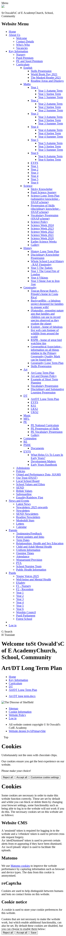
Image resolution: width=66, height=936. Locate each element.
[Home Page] (2, 6)
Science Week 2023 (42, 228)
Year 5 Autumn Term (50, 143)
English (27, 67)
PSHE (27, 444)
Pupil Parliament (25, 615)
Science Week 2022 (42, 231)
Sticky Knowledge (41, 189)
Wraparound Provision (29, 559)
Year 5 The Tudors (41, 267)
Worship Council (26, 612)
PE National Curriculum (45, 425)
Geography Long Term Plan (47, 362)
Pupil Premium (24, 57)
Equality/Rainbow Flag (29, 497)
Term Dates (23, 540)
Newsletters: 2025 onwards (32, 507)
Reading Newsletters (28, 517)
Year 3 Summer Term (50, 123)
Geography (29, 287)
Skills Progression (41, 71)
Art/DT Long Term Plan (45, 399)
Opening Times (25, 553)
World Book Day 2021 (44, 74)
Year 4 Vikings (39, 277)
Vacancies (22, 48)
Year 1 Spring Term (49, 93)
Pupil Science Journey (43, 192)
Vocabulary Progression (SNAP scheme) (44, 217)
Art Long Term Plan (42, 372)
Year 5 (34, 139)
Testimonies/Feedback (29, 533)
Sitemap (13, 708)
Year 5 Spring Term (49, 146)
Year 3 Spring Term (49, 120)
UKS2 (34, 412)
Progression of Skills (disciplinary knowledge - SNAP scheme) (45, 209)
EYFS (34, 162)
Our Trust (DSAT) (26, 477)
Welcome (21, 38)
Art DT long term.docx (22, 696)
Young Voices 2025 (27, 576)
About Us (14, 34)
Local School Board (27, 481)
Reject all (8, 777)
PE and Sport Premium (29, 61)
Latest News (23, 504)
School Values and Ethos (30, 484)
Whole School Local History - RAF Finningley (47, 263)
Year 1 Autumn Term (50, 90)
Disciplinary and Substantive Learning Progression (47, 391)
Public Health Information (31, 569)
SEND (20, 487)
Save (33, 932)
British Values (24, 490)
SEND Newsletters (27, 513)
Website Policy (17, 715)
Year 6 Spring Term (49, 159)
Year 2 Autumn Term (50, 103)
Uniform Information (28, 549)
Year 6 (34, 153)
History (27, 248)
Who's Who (23, 44)
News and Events (19, 500)
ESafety (20, 582)
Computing (29, 438)
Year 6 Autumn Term (50, 156)
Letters (20, 523)
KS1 (33, 405)
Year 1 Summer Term (50, 97)
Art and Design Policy (44, 376)
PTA (19, 563)
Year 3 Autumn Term (50, 116)
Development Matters (43, 461)
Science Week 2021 (42, 235)
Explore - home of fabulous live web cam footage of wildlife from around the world (47, 331)
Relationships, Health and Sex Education (39, 543)
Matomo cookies (20, 865)
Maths (27, 84)
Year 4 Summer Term (50, 136)
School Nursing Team (28, 566)
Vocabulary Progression (44, 385)
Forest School (24, 618)
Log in (12, 625)
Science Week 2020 (42, 238)
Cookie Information (20, 711)
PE (25, 422)
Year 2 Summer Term (50, 110)
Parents (13, 530)
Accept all (21, 777)
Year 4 (34, 126)
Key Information (18, 51)
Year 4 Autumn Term (50, 130)
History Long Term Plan (45, 251)
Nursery (20, 54)
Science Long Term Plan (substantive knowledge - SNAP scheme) (45, 199)
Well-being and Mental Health (33, 579)
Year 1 (34, 87)
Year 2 (34, 100)
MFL (26, 418)
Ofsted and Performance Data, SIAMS (38, 474)
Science (27, 185)
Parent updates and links (30, 536)
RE (25, 441)
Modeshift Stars (25, 520)
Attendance (22, 556)
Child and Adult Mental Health (34, 546)
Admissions (23, 467)
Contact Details (25, 41)
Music (27, 415)
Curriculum (22, 64)
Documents (37, 448)
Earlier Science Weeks (44, 241)
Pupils (12, 572)
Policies (20, 471)
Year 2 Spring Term (49, 107)
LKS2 (34, 408)
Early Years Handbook (44, 464)
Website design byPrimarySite (27, 731)
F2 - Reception (24, 589)
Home (12, 31)
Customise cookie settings (45, 777)
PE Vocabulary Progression (47, 431)
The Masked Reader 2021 (46, 77)
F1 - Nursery (23, 586)
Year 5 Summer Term (50, 149)
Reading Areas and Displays (47, 80)
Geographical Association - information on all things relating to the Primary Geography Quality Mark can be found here (46, 353)
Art (25, 369)
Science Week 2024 (42, 225)
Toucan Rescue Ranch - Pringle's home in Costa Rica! (44, 294)
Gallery (35, 244)
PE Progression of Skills (45, 428)
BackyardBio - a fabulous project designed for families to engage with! (47, 304)
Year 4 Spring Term (49, 133)
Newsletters (23, 510)
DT (25, 395)
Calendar (21, 527)
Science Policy (39, 221)
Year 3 (34, 113)
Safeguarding (24, 494)
